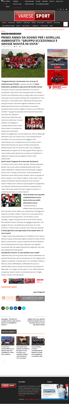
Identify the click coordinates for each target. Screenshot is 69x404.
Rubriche (35, 25)
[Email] (19, 308)
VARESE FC (19, 22)
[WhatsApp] (7, 308)
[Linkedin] (15, 308)
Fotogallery (44, 25)
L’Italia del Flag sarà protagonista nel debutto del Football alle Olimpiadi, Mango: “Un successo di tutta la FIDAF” (22, 352)
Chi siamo (37, 1)
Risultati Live (59, 1)
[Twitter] (63, 9)
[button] (65, 24)
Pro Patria (12, 22)
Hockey (34, 22)
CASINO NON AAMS (29, 1)
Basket (18, 25)
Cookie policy (41, 393)
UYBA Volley (26, 22)
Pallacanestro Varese (8, 25)
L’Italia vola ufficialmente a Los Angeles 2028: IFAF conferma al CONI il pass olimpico (7, 350)
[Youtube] (66, 9)
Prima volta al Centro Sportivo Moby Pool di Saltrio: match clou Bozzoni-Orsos (36, 322)
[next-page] (5, 362)
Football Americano (18, 29)
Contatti (51, 1)
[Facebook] (57, 9)
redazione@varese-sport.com (34, 399)
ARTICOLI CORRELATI (9, 332)
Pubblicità (22, 395)
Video (51, 25)
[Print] (3, 308)
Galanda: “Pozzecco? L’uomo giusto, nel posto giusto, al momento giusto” (10, 322)
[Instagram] (60, 9)
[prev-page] (2, 362)
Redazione (45, 1)
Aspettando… (26, 25)
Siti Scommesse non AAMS (42, 4)
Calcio (4, 22)
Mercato (49, 22)
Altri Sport (40, 22)
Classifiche (57, 22)
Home (2, 29)
